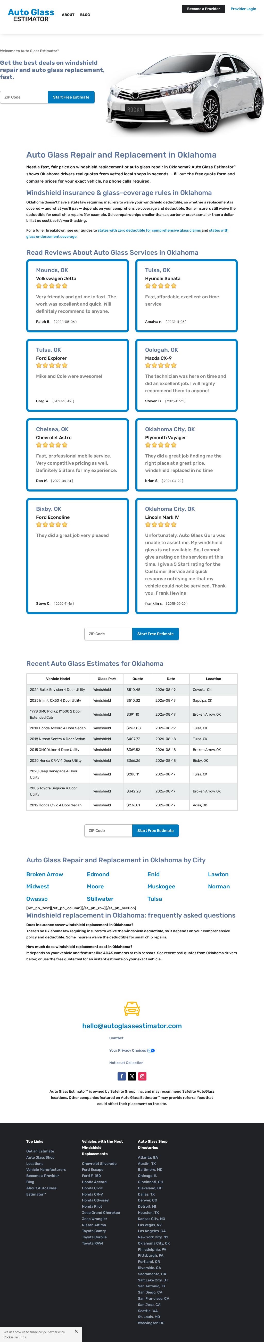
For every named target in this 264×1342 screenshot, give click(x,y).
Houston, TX (148, 1212)
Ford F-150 (91, 1176)
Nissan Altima (94, 1225)
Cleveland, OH (150, 1188)
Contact (116, 1038)
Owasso (37, 898)
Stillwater (100, 898)
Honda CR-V (92, 1194)
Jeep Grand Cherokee (101, 1212)
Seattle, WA (148, 1311)
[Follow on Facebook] (122, 1076)
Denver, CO (147, 1200)
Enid (153, 874)
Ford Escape (92, 1169)
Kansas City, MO (151, 1219)
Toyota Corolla (94, 1237)
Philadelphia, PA (152, 1249)
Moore (95, 886)
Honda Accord (94, 1182)
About (68, 15)
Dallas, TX (146, 1194)
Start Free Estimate (71, 97)
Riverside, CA (149, 1268)
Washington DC (151, 1323)
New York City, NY (153, 1237)
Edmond (98, 874)
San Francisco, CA (153, 1298)
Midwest (37, 886)
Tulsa (154, 898)
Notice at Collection (126, 1063)
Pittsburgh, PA (150, 1255)
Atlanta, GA (148, 1157)
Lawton (218, 874)
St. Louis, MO (149, 1317)
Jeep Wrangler (94, 1219)
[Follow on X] (132, 1076)
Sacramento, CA (152, 1274)
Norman (219, 886)
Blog (85, 15)
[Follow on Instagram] (142, 1076)
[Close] (74, 1331)
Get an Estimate (40, 1151)
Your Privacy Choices (127, 1050)
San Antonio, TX (152, 1286)
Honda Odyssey (95, 1200)
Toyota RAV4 (92, 1243)
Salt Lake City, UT (153, 1280)
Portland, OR (149, 1261)
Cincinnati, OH (150, 1182)
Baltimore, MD (150, 1169)
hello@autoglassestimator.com (132, 1026)
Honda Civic (92, 1188)
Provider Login (243, 9)
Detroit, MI (147, 1206)
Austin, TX (147, 1163)
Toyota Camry (94, 1231)
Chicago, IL (147, 1176)
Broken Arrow (44, 874)
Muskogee (161, 886)
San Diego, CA (150, 1292)
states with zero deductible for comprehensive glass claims (149, 230)
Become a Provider (203, 9)
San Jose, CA (149, 1305)
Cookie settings (15, 1337)
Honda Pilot (92, 1206)
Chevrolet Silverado (99, 1163)
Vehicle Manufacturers (46, 1169)
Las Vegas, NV (150, 1225)
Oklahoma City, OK (154, 1243)
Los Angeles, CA (152, 1231)
